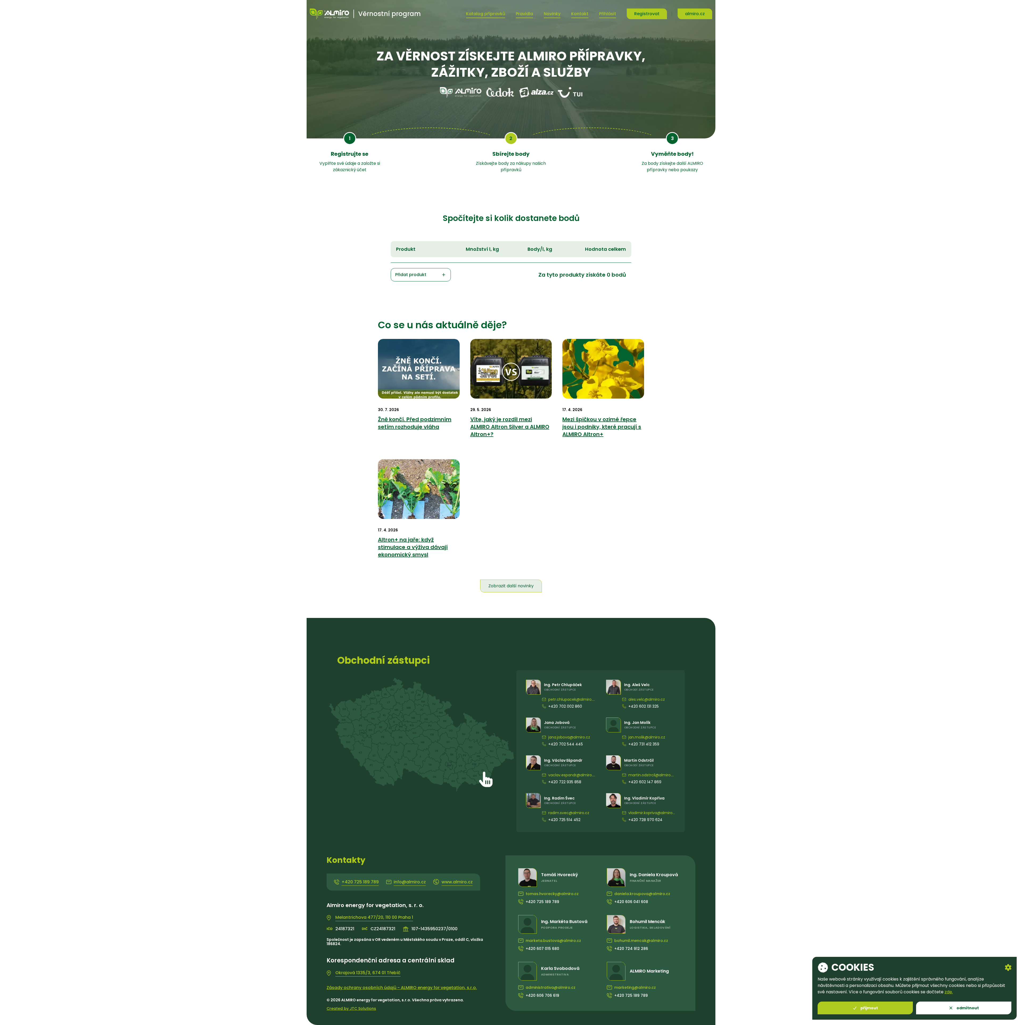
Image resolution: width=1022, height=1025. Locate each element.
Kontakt (579, 14)
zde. (949, 992)
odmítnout (968, 1008)
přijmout (869, 1008)
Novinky (552, 14)
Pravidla (524, 14)
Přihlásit (607, 14)
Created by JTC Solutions (351, 1008)
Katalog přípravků (485, 14)
